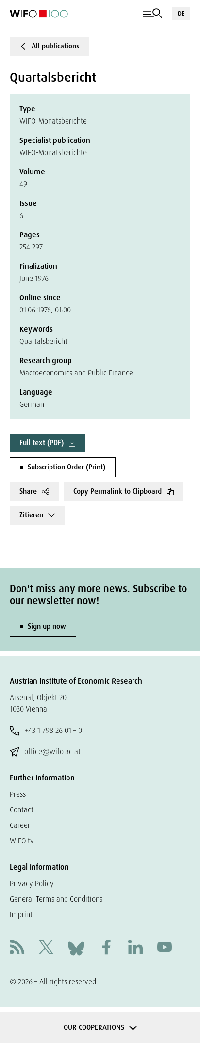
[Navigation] (152, 13)
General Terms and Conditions (56, 899)
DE (181, 13)
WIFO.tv (22, 841)
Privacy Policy (32, 883)
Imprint (21, 914)
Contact (21, 810)
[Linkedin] (135, 948)
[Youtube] (164, 948)
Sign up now (47, 626)
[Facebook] (106, 948)
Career (20, 825)
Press (18, 794)
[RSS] (17, 948)
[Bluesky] (76, 947)
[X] (46, 948)
